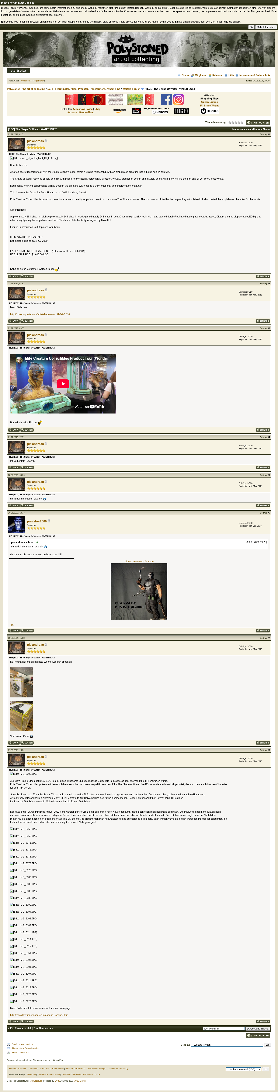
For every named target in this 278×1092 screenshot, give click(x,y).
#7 (269, 638)
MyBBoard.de (36, 1081)
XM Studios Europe (91, 1074)
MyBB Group (80, 1081)
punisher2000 (37, 521)
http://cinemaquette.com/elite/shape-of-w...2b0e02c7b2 (40, 314)
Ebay (97, 109)
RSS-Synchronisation (75, 1068)
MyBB (57, 1081)
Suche (185, 75)
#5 (269, 475)
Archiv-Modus (57, 1068)
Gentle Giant (86, 112)
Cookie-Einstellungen (96, 1068)
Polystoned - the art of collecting (26, 89)
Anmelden (25, 81)
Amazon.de (54, 1074)
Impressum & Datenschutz (254, 75)
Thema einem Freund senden (25, 1048)
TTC (11, 625)
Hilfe (231, 75)
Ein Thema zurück (21, 1028)
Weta (89, 109)
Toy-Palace (42, 1074)
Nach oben (33, 1068)
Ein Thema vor (42, 1028)
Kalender (217, 75)
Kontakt (12, 1068)
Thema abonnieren (20, 1052)
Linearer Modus (262, 129)
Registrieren (38, 81)
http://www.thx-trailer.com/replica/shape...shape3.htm (39, 1015)
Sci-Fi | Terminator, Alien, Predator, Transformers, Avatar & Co (83, 89)
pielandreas (35, 141)
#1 (269, 134)
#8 (269, 750)
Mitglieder (201, 75)
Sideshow (79, 109)
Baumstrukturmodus (242, 129)
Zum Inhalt (44, 1068)
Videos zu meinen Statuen (139, 561)
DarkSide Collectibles (71, 1074)
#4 (269, 437)
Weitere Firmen (131, 89)
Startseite (22, 1068)
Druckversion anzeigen (22, 1044)
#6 (269, 513)
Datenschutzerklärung (118, 1068)
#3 (269, 328)
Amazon (72, 112)
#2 (269, 283)
